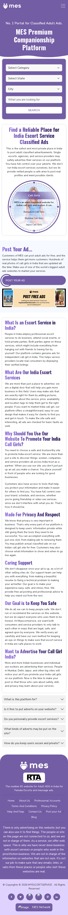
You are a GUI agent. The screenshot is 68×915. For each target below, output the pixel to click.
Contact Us (35, 811)
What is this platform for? (20, 699)
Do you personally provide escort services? (31, 719)
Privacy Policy (49, 806)
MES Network (41, 907)
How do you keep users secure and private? (31, 743)
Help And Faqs (15, 811)
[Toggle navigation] (63, 6)
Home (11, 800)
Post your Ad (53, 811)
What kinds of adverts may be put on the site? (30, 731)
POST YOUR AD (15, 280)
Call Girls (34, 195)
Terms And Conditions (24, 806)
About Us (24, 800)
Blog (34, 817)
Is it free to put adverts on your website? (30, 709)
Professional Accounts (47, 800)
